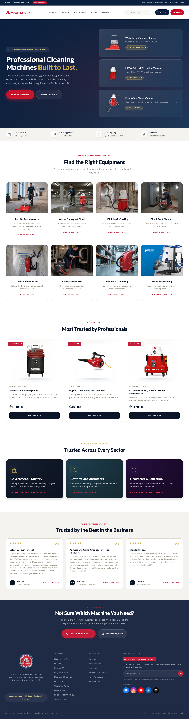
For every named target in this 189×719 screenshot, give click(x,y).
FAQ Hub (58, 681)
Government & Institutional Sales (154, 3)
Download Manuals (63, 677)
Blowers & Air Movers (99, 672)
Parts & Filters (80, 12)
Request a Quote (177, 3)
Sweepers (93, 668)
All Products (94, 681)
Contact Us (59, 668)
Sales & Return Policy (64, 695)
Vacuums (93, 659)
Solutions (52, 12)
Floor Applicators (96, 677)
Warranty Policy (61, 686)
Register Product (62, 672)
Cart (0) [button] (163, 12)
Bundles (94, 12)
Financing (58, 663)
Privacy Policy (60, 690)
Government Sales (62, 659)
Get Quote (177, 12)
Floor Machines (96, 663)
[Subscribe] (180, 673)
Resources (106, 12)
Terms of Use (60, 699)
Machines (65, 12)
